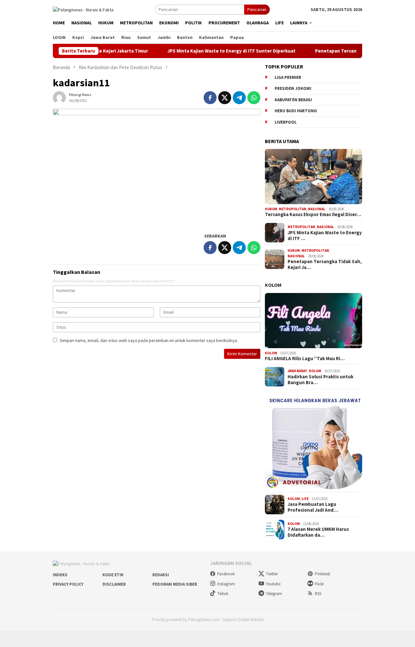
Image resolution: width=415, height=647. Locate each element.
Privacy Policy (68, 584)
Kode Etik (113, 575)
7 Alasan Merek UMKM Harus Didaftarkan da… (318, 532)
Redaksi (160, 575)
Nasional (316, 209)
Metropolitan (292, 209)
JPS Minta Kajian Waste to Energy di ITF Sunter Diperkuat (216, 51)
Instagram (226, 584)
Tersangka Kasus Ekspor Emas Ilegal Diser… (313, 214)
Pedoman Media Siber (174, 584)
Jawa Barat (297, 371)
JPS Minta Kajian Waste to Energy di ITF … (325, 235)
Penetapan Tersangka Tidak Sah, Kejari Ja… (325, 264)
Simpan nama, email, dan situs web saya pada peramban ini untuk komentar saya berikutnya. (149, 340)
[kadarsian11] (156, 167)
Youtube (273, 584)
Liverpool (286, 122)
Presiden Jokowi (293, 88)
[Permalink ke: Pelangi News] (59, 97)
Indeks (60, 575)
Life (305, 498)
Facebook (226, 574)
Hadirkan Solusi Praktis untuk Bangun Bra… (320, 379)
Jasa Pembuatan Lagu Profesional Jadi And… (313, 507)
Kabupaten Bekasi (293, 100)
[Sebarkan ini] (210, 97)
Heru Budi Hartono (296, 111)
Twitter (272, 574)
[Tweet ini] (224, 97)
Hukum (271, 209)
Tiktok (222, 593)
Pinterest (322, 574)
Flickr (319, 584)
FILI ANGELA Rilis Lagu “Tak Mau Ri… (305, 358)
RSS (318, 593)
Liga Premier (288, 77)
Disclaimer (114, 584)
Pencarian (257, 9)
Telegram (274, 593)
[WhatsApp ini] (253, 97)
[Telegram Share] (239, 97)
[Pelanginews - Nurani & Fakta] (83, 9)
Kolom (273, 285)
